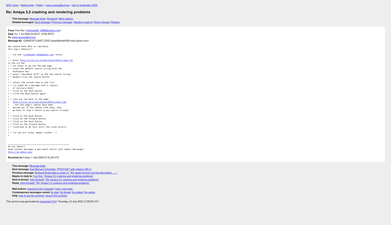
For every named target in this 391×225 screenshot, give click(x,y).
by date (55, 192)
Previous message (62, 22)
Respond (52, 18)
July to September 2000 (84, 5)
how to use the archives (31, 195)
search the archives (56, 195)
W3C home (12, 5)
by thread (65, 192)
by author (90, 192)
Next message (42, 22)
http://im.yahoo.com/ (20, 152)
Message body (38, 18)
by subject (77, 192)
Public (39, 5)
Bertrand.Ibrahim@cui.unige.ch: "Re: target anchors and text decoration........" (76, 173)
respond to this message (40, 189)
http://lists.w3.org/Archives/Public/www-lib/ (40, 102)
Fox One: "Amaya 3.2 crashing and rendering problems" (63, 176)
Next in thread (101, 22)
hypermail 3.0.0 (48, 201)
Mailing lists (27, 5)
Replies (115, 22)
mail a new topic (64, 189)
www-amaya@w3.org (57, 5)
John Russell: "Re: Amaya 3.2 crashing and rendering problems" (64, 179)
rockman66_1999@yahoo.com (43, 30)
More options (66, 18)
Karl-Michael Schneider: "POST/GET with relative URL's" (61, 169)
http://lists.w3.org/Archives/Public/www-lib (46, 60)
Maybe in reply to (83, 22)
